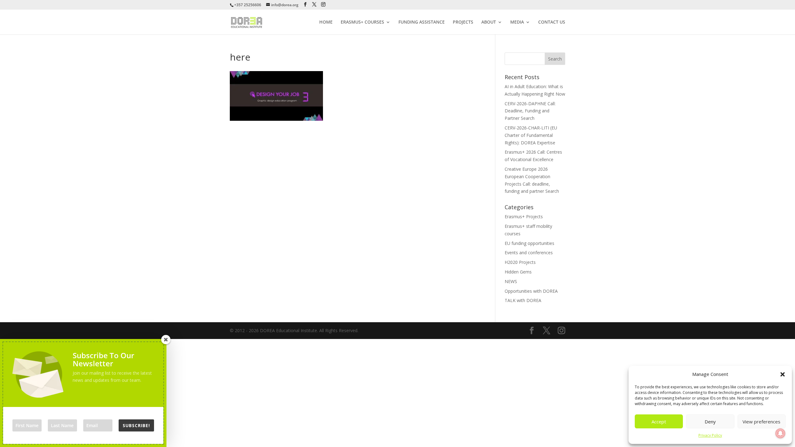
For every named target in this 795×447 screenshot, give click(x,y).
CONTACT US (551, 22)
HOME (326, 22)
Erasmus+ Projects (524, 216)
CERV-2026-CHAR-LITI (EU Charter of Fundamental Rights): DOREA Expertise (531, 135)
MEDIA (517, 22)
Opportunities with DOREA (531, 291)
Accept (659, 421)
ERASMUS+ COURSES (362, 22)
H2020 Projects (520, 262)
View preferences (761, 421)
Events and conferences (529, 252)
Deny (710, 421)
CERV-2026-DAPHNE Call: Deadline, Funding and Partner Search (530, 111)
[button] (782, 374)
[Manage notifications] (780, 433)
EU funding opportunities (529, 243)
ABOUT (488, 22)
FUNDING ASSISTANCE (421, 22)
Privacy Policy (710, 435)
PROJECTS (463, 22)
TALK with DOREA (523, 300)
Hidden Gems (518, 272)
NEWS (511, 281)
